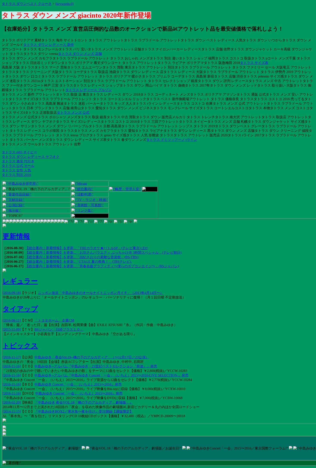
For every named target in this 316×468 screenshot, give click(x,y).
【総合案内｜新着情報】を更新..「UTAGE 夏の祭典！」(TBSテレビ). (78, 261)
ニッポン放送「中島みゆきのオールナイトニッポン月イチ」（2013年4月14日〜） (100, 293)
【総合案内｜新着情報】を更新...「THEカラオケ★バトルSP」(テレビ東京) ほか (86, 248)
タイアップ (20, 309)
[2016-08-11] (12, 320)
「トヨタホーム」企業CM (54, 320)
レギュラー (20, 281)
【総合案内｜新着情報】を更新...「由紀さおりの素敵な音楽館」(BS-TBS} (82, 257)
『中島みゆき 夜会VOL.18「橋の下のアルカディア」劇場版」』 (83, 402)
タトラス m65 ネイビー (19, 152)
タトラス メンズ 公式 (73, 112)
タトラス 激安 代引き (18, 161)
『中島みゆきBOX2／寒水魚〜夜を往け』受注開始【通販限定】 (83, 411)
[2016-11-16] (12, 366)
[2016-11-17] (12, 357)
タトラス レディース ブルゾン (88, 90)
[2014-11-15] (12, 411)
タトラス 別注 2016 (16, 175)
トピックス (20, 346)
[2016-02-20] (12, 402)
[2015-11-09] (12, 329)
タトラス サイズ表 (254, 63)
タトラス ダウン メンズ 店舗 (80, 54)
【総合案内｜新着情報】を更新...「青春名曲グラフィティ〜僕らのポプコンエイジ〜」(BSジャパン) (102, 266)
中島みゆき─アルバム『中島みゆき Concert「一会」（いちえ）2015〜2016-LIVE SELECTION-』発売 (111, 375)
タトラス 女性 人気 (16, 170)
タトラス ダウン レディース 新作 (48, 45)
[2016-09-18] (12, 293)
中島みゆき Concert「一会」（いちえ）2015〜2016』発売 (78, 384)
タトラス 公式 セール (18, 166)
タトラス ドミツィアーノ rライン (171, 139)
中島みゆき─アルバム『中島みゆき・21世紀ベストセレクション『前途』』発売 (95, 366)
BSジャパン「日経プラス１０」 (58, 329)
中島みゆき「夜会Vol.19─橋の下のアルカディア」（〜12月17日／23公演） (91, 357)
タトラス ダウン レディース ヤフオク (30, 157)
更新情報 (16, 236)
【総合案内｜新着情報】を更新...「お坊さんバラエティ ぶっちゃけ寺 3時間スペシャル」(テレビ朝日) (103, 252)
